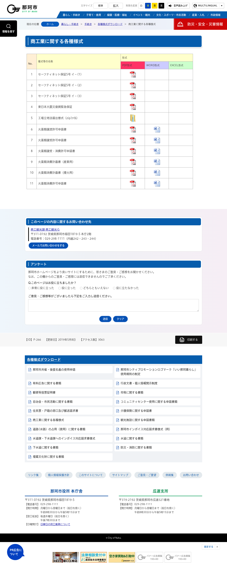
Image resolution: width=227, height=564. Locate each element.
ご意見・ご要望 (147, 475)
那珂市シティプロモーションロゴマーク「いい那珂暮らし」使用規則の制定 (159, 372)
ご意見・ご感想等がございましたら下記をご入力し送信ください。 (70, 296)
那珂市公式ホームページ (22, 9)
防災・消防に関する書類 (136, 447)
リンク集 (33, 475)
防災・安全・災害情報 (205, 24)
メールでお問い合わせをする (48, 245)
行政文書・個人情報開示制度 (139, 383)
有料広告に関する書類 (47, 383)
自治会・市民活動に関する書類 (53, 401)
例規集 (170, 475)
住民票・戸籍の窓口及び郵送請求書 (55, 410)
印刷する (192, 339)
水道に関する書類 (132, 438)
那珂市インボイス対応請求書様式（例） (146, 429)
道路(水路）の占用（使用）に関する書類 (59, 429)
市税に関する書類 (132, 392)
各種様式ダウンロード (110, 24)
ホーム (50, 24)
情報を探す (8, 31)
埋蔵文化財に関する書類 (48, 456)
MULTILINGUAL (207, 5)
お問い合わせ (191, 475)
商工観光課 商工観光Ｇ (45, 229)
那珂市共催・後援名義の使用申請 (54, 369)
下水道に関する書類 (45, 447)
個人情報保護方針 (58, 475)
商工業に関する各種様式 (48, 420)
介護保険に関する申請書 (136, 410)
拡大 (116, 5)
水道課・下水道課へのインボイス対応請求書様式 (64, 438)
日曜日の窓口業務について (55, 524)
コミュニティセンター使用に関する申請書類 (149, 401)
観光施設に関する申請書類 (138, 420)
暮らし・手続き (70, 24)
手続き (88, 24)
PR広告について (16, 552)
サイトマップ (120, 475)
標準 (100, 5)
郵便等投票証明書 (44, 392)
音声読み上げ (180, 5)
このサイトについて (91, 475)
